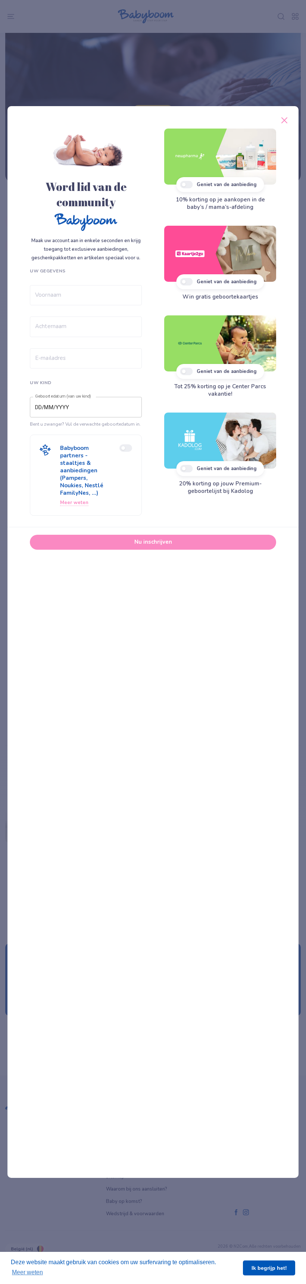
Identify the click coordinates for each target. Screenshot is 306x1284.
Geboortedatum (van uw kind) (63, 396)
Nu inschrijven (153, 542)
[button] (86, 475)
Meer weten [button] (27, 1272)
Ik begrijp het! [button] (269, 1268)
